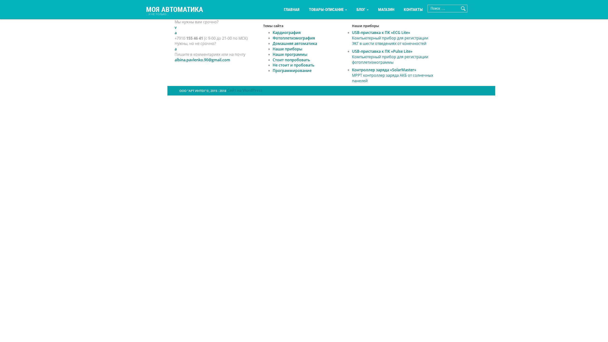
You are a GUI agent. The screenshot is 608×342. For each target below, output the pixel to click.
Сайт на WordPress (244, 90)
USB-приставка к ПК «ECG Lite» (390, 38)
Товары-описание (327, 9)
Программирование (292, 70)
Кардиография (287, 32)
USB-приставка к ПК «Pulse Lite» (390, 57)
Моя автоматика (174, 9)
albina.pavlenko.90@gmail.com (202, 59)
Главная (291, 9)
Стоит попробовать (291, 59)
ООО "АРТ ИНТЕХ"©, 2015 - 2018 (202, 91)
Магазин (386, 9)
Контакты (413, 9)
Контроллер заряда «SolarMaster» (392, 75)
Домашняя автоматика (295, 43)
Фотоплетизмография (294, 38)
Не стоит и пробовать (293, 65)
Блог (361, 9)
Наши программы (290, 54)
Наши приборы (287, 49)
